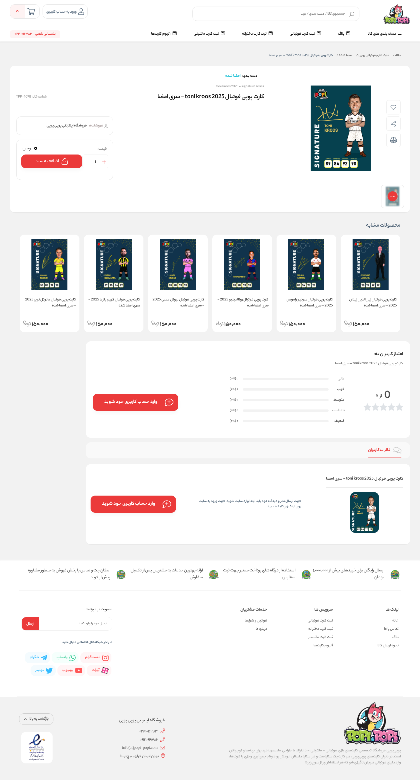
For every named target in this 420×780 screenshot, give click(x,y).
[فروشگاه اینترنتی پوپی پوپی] (396, 14)
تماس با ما (391, 629)
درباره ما (261, 629)
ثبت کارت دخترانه (254, 34)
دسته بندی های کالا (382, 34)
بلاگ (341, 34)
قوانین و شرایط (256, 621)
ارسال (30, 624)
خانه (397, 55)
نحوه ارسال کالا (388, 646)
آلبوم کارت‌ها (161, 34)
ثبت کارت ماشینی (206, 34)
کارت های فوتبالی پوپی (372, 55)
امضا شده (344, 55)
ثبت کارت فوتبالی (302, 34)
